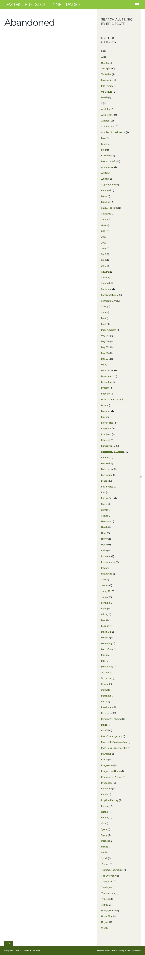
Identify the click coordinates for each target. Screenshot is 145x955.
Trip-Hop (106, 898)
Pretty (104, 759)
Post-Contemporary (111, 736)
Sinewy (105, 817)
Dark (103, 318)
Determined (107, 370)
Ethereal (105, 439)
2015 (103, 259)
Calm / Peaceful (109, 207)
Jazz (103, 579)
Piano (104, 724)
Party (104, 701)
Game (104, 503)
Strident (105, 840)
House (104, 544)
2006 (103, 236)
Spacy (104, 835)
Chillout (105, 271)
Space (104, 829)
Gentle (104, 509)
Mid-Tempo (107, 85)
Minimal (105, 654)
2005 (103, 230)
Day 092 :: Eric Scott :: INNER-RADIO (20, 950)
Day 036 (105, 341)
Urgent (105, 922)
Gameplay (106, 68)
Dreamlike (106, 382)
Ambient (105, 120)
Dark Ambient (108, 329)
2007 (103, 242)
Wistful (105, 927)
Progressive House (111, 771)
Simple (104, 811)
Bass (103, 138)
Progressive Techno (111, 776)
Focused (105, 463)
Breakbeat (106, 155)
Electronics (107, 79)
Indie (104, 550)
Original (105, 683)
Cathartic (106, 213)
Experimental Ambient (113, 451)
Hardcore (106, 521)
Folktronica (107, 469)
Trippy (104, 904)
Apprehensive (108, 184)
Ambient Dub (108, 126)
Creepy (104, 306)
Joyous (105, 585)
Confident (106, 289)
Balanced (106, 190)
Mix (103, 660)
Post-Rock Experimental (114, 747)
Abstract (105, 172)
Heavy (104, 538)
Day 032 (105, 335)
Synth (104, 858)
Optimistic (106, 672)
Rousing (105, 805)
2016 (103, 265)
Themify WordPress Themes (129, 950)
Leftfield (105, 602)
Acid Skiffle (107, 114)
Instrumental (108, 562)
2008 (103, 248)
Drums (104, 405)
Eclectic (105, 416)
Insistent (106, 556)
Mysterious (107, 666)
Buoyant (105, 393)
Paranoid (106, 695)
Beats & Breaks (109, 161)
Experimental (108, 445)
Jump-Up (106, 591)
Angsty (105, 178)
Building (105, 201)
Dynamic (106, 411)
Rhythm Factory (109, 800)
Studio (104, 852)
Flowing (105, 457)
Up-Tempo (106, 91)
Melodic (105, 637)
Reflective (106, 788)
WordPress (111, 950)
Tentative (106, 74)
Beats (104, 143)
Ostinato (105, 689)
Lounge (105, 625)
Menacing (106, 643)
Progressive (107, 765)
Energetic (106, 428)
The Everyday (108, 875)
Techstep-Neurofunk (112, 869)
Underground (108, 910)
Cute (103, 312)
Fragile (105, 480)
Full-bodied (107, 486)
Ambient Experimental (113, 132)
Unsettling (107, 916)
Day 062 (105, 347)
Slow (103, 823)
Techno (105, 863)
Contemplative (109, 300)
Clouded (105, 283)
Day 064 (105, 352)
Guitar (104, 515)
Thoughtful (107, 881)
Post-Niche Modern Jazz (114, 742)
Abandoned (107, 167)
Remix (104, 794)
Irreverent (106, 573)
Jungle (104, 596)
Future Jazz (107, 498)
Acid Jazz (106, 109)
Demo (104, 364)
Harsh (104, 527)
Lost (103, 620)
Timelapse (106, 887)
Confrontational (110, 294)
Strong (104, 846)
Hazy (103, 532)
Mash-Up (106, 631)
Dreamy (105, 387)
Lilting (104, 614)
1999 (103, 225)
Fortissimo (107, 474)
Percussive (107, 712)
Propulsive (106, 782)
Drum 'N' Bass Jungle (112, 399)
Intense (105, 567)
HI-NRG (105, 62)
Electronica (107, 422)
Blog (103, 149)
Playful (105, 730)
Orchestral (106, 678)
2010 (103, 254)
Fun (103, 492)
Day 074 (105, 358)
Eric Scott (106, 434)
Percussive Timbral (111, 718)
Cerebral (105, 219)
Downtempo (107, 376)
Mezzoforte (107, 649)
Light (104, 608)
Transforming (108, 892)
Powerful (106, 753)
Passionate (107, 707)
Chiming (105, 277)
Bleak (104, 196)
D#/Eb (104, 97)
